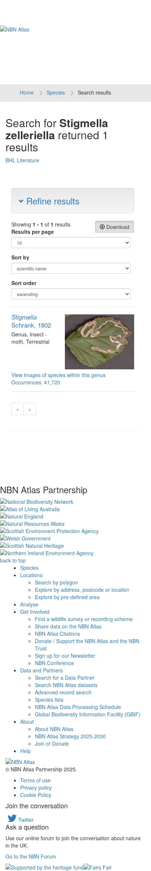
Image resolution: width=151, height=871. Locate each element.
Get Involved (34, 611)
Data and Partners (41, 670)
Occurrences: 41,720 (35, 382)
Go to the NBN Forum (30, 856)
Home (27, 92)
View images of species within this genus (58, 375)
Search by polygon (56, 582)
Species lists (49, 699)
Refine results (52, 200)
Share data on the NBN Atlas (68, 626)
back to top (13, 560)
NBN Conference (54, 663)
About (27, 721)
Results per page (32, 231)
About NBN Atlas (54, 728)
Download (117, 226)
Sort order (23, 283)
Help (25, 750)
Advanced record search (63, 692)
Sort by (20, 257)
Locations (31, 575)
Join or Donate (52, 743)
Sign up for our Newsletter (65, 655)
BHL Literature (22, 160)
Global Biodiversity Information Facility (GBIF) (87, 714)
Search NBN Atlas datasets (66, 685)
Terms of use (35, 780)
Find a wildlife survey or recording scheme (84, 619)
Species (56, 92)
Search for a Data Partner (65, 677)
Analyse (29, 604)
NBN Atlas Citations (57, 633)
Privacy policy (36, 787)
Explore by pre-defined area (67, 597)
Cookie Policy (35, 794)
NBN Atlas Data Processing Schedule (78, 707)
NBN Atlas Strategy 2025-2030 (70, 736)
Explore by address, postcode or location (82, 589)
